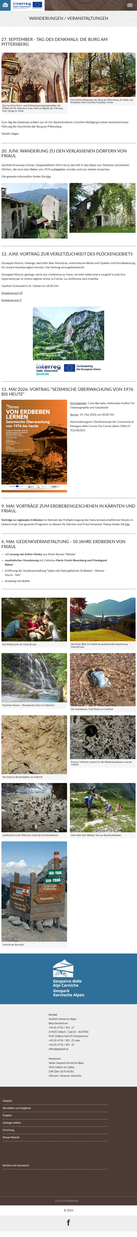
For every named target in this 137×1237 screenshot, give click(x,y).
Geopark (7, 1101)
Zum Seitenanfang (67, 1201)
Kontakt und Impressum (16, 1165)
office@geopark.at (58, 1049)
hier (48, 176)
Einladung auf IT (11, 300)
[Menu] (129, 6)
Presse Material (11, 1137)
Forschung (8, 1130)
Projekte (7, 1115)
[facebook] (68, 1220)
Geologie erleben (12, 1122)
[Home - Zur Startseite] (5, 5)
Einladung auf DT (12, 293)
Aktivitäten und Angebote (17, 1108)
